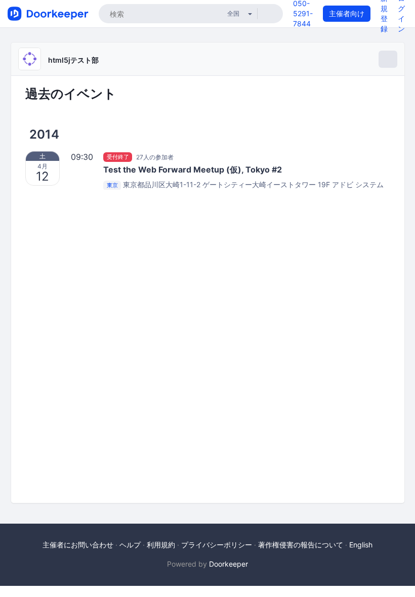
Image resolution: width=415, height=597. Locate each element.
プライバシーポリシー (216, 544)
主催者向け (346, 13)
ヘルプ (130, 544)
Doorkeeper (228, 564)
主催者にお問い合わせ (78, 544)
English (360, 544)
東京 (112, 185)
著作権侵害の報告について (300, 544)
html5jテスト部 (73, 60)
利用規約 (161, 544)
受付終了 (118, 156)
